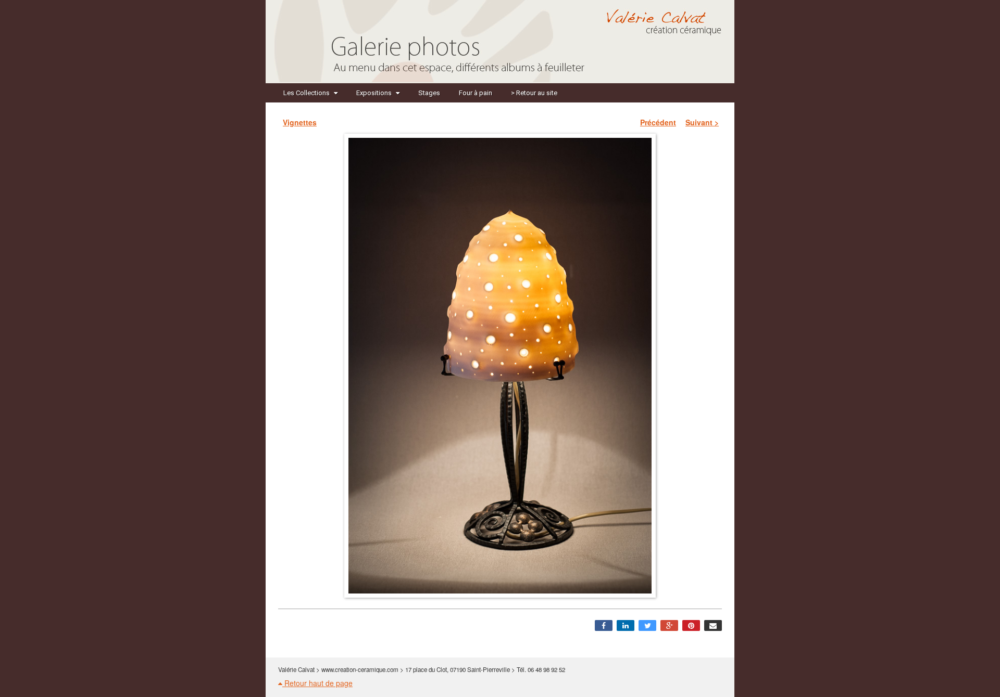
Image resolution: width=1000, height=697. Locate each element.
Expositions (374, 93)
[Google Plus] (669, 625)
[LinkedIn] (625, 625)
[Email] (713, 625)
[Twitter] (647, 625)
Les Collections (306, 93)
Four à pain (475, 93)
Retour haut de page (317, 683)
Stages (429, 93)
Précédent (658, 122)
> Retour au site (534, 93)
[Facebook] (603, 625)
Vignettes (300, 122)
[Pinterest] (691, 625)
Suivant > (702, 122)
